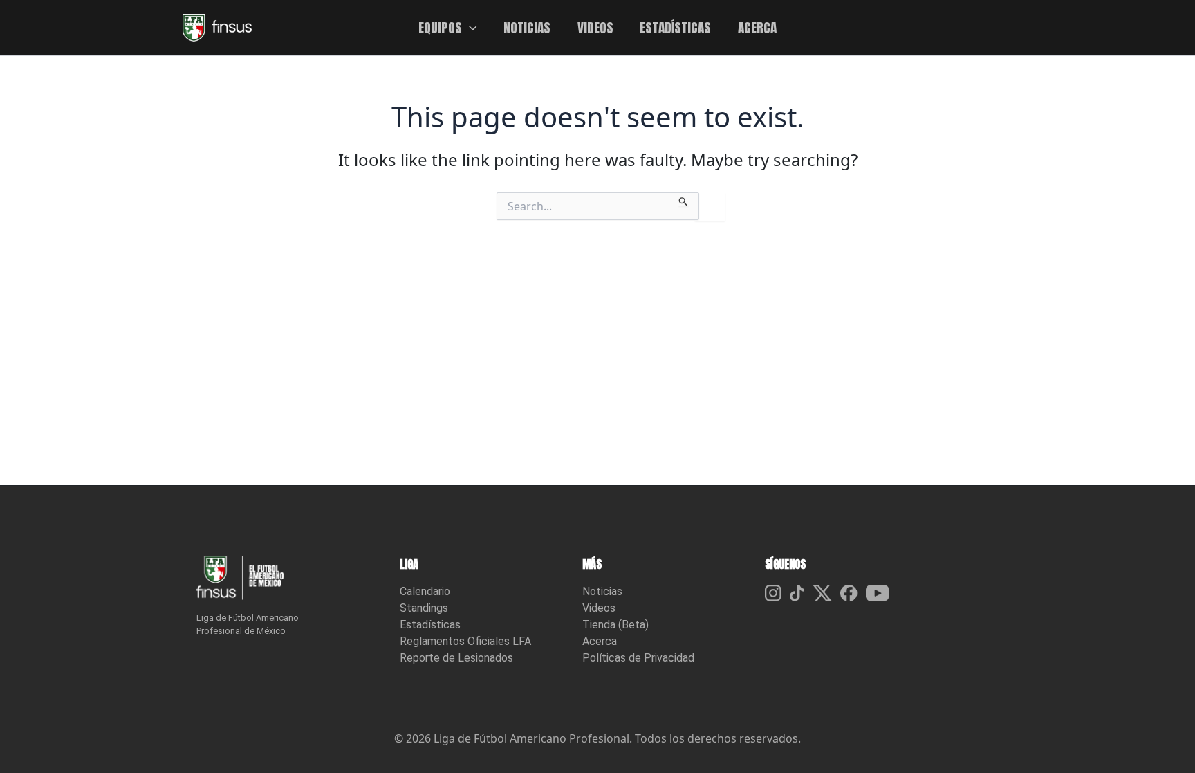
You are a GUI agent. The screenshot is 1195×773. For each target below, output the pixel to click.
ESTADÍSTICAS (675, 27)
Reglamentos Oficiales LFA (465, 641)
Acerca (599, 641)
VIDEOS (595, 27)
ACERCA (757, 27)
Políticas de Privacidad (638, 657)
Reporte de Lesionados (456, 657)
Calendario (425, 591)
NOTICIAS (526, 27)
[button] (469, 27)
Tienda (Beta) (615, 624)
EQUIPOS (440, 27)
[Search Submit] (683, 199)
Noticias (602, 591)
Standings (424, 608)
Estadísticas (430, 624)
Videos (598, 608)
